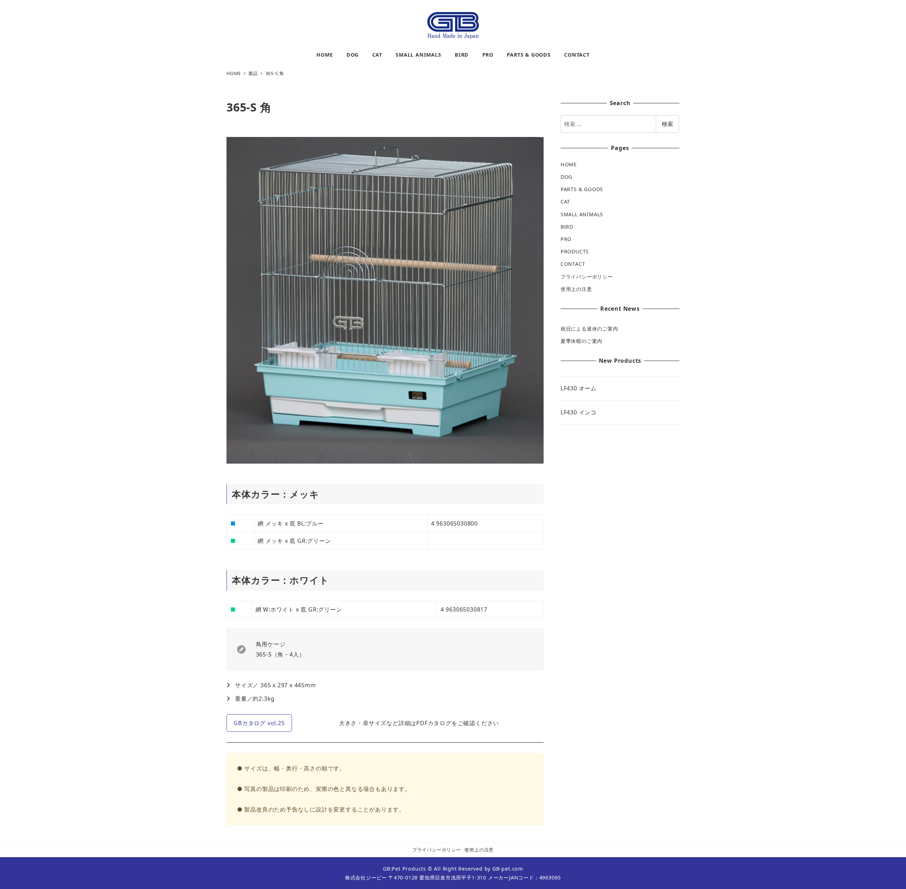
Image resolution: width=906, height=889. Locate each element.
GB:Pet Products (404, 868)
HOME (569, 164)
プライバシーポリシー (587, 276)
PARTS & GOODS (582, 189)
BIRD (567, 226)
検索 (667, 124)
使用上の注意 (576, 289)
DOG (566, 176)
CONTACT (573, 263)
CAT (565, 201)
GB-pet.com (507, 868)
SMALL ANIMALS (582, 214)
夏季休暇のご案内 (581, 341)
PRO (566, 239)
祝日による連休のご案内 (589, 328)
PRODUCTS (575, 251)
